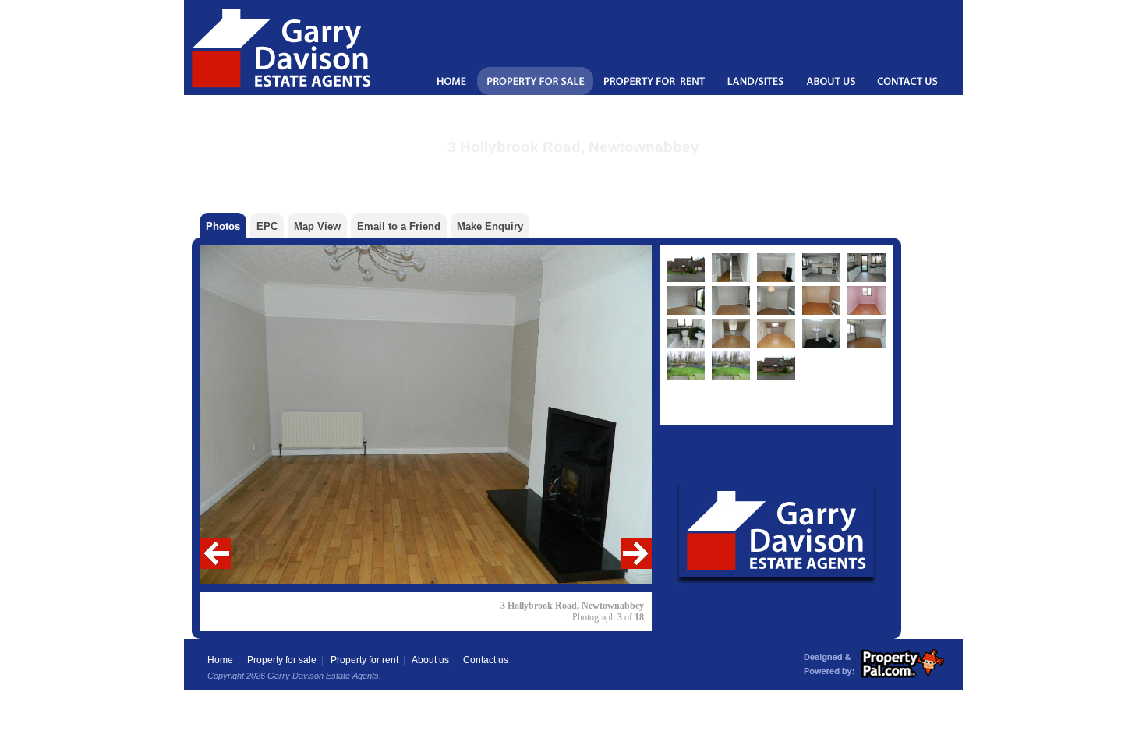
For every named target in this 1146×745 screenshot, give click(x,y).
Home (220, 660)
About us (430, 660)
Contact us (485, 660)
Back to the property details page (573, 167)
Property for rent (364, 660)
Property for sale (282, 660)
